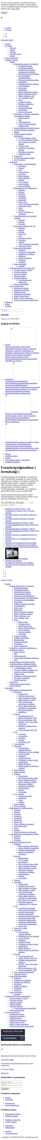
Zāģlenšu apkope (20, 292)
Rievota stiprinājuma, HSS (27, 720)
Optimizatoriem (23, 788)
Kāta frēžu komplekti (25, 710)
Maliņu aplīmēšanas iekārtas (28, 92)
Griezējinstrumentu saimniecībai (24, 281)
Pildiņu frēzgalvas (24, 764)
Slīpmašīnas (22, 90)
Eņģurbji (21, 740)
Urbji (20, 170)
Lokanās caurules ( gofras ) (23, 270)
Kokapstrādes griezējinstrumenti (25, 164)
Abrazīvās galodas (20, 274)
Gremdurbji (22, 198)
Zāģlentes (21, 190)
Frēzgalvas (22, 174)
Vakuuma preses (24, 624)
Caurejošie (22, 734)
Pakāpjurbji (22, 200)
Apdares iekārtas (11, 1122)
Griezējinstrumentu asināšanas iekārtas (23, 664)
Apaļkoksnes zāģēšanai (26, 786)
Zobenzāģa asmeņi (24, 206)
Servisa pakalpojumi (17, 286)
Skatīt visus (5, 1073)
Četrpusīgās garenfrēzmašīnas (28, 80)
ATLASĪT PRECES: (8, 503)
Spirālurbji (22, 196)
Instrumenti (13, 162)
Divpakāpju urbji (24, 742)
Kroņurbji (21, 194)
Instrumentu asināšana (21, 290)
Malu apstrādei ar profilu (26, 700)
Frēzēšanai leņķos (24, 758)
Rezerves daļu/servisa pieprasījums (26, 300)
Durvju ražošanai (24, 186)
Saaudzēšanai (23, 762)
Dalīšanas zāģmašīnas (25, 104)
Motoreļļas (9, 302)
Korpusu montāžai (24, 632)
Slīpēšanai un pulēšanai (26, 254)
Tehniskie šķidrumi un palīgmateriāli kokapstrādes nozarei (21, 414)
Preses (20, 100)
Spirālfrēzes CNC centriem (27, 904)
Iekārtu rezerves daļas (21, 296)
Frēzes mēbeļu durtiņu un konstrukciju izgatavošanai (27, 707)
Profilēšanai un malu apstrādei (28, 752)
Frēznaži (21, 168)
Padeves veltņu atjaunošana (23, 298)
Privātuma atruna (15, 54)
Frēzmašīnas (22, 82)
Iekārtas (12, 62)
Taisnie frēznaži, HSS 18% (27, 730)
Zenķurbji (21, 738)
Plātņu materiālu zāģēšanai (27, 780)
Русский (8, 30)
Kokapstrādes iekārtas (12, 1114)
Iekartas (8, 1098)
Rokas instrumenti (20, 264)
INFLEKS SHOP (7, 40)
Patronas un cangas (25, 238)
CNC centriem (23, 182)
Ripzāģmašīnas (23, 106)
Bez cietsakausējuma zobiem (28, 778)
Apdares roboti (23, 146)
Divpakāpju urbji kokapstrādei (28, 916)
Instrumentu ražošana (21, 288)
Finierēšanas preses (25, 626)
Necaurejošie (22, 736)
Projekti (12, 56)
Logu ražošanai (23, 184)
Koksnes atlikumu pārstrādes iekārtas (26, 128)
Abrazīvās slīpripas (20, 272)
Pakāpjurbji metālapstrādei (27, 922)
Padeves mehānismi (25, 112)
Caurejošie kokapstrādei (26, 908)
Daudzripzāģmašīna (25, 108)
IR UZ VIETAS (19, 160)
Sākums (8, 44)
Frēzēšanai (22, 256)
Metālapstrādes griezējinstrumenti (25, 188)
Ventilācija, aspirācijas (12, 1120)
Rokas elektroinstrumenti (22, 248)
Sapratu (4, 13)
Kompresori (18, 156)
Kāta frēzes (22, 166)
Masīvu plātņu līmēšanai (26, 628)
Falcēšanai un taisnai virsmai (28, 760)
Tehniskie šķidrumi (20, 278)
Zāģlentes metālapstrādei (26, 850)
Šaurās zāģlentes (24, 178)
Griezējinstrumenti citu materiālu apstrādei (24, 834)
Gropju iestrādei (23, 754)
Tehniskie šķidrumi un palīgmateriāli (22, 268)
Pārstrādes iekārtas (11, 1116)
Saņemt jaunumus (11, 1133)
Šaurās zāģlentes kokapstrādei (28, 848)
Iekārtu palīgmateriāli (21, 284)
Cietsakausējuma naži (25, 716)
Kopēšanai (22, 756)
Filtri (20, 120)
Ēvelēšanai (22, 260)
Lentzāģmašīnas (23, 86)
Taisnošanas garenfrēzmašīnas (28, 74)
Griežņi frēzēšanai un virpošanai (25, 832)
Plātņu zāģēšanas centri (26, 96)
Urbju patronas (23, 172)
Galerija (12, 50)
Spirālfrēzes (22, 712)
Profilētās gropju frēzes (26, 696)
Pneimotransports (24, 122)
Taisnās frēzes (23, 694)
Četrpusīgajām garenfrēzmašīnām (24, 749)
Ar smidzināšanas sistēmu (27, 138)
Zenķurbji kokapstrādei (26, 912)
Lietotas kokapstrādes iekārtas (24, 158)
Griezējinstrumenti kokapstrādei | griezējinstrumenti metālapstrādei (16, 382)
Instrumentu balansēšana (22, 294)
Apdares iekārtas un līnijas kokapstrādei (23, 666)
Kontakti (8, 306)
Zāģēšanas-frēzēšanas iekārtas (28, 84)
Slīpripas (21, 210)
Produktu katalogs (11, 60)
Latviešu (8, 28)
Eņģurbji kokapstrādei (26, 914)
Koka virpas (22, 88)
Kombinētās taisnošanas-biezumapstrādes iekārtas (26, 71)
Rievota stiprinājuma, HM (27, 718)
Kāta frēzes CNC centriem (27, 900)
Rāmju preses (23, 622)
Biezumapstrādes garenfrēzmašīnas (24, 77)
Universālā (22, 634)
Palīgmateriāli (10, 1128)
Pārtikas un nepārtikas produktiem (25, 853)
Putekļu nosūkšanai (25, 258)
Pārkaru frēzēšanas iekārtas (27, 94)
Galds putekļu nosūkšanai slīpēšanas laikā (27, 125)
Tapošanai (21, 262)
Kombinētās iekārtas (25, 66)
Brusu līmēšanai (23, 630)
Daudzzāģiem (23, 776)
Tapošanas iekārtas (24, 102)
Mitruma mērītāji (19, 276)
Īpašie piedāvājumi (11, 58)
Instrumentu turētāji (25, 796)
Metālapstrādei (23, 858)
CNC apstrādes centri (25, 98)
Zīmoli (7, 304)
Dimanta (21, 790)
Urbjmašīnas (22, 110)
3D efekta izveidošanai (26, 152)
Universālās (22, 792)
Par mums (8, 46)
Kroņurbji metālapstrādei (26, 918)
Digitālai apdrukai (24, 154)
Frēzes (20, 208)
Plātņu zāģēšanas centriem (27, 782)
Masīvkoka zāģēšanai (25, 784)
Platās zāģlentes (23, 176)
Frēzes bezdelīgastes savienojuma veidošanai (26, 703)
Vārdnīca (13, 52)
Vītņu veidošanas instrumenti (28, 204)
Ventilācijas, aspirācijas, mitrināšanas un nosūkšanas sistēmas (26, 115)
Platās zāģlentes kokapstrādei (28, 846)
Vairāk (11, 1060)
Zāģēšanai (21, 250)
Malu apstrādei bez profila (27, 698)
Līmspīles (21, 266)
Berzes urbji (22, 202)
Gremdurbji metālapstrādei (27, 924)
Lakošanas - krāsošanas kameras (25, 676)
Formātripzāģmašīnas (25, 68)
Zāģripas (21, 180)
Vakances (13, 48)
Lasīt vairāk (15, 9)
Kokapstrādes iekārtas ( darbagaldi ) (26, 64)
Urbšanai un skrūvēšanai (26, 252)
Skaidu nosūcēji (23, 118)
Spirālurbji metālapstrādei (27, 920)
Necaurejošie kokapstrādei (27, 910)
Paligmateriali (10, 1103)
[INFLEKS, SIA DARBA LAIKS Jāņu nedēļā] (4, 1052)
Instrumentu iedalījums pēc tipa (24, 226)
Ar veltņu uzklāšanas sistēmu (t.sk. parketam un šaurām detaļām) (28, 142)
